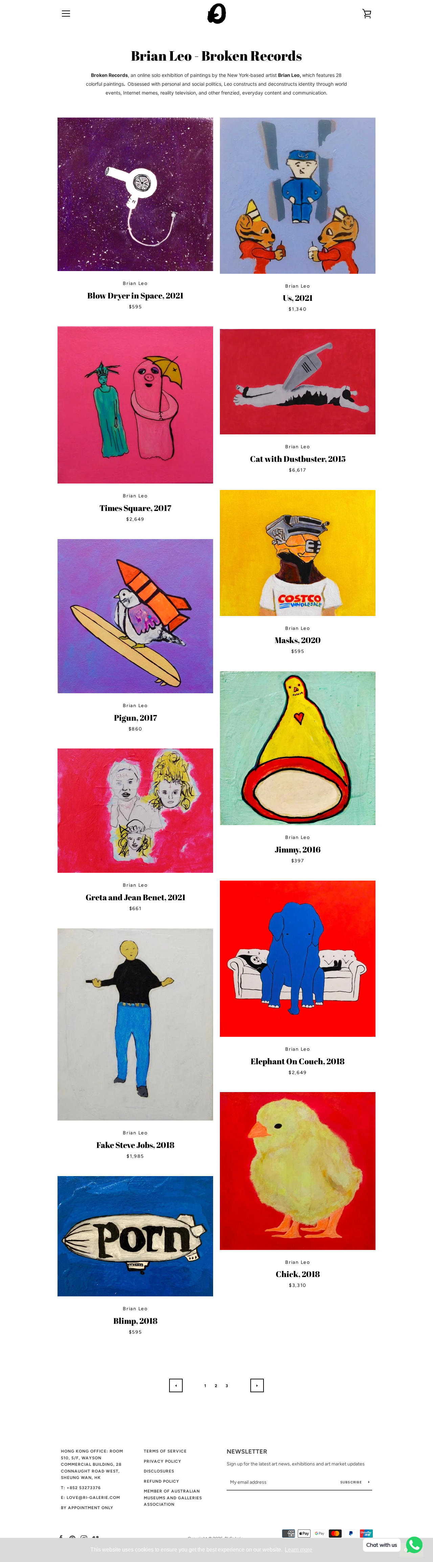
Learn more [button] (298, 1550)
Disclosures (159, 1471)
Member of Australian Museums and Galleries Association (173, 1498)
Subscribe (351, 1482)
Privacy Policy (162, 1461)
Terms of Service (165, 1451)
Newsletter (247, 1451)
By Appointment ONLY (87, 1507)
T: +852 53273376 (81, 1487)
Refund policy (161, 1481)
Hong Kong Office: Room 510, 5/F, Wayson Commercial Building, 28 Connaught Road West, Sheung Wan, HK (92, 1464)
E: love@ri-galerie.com (90, 1497)
